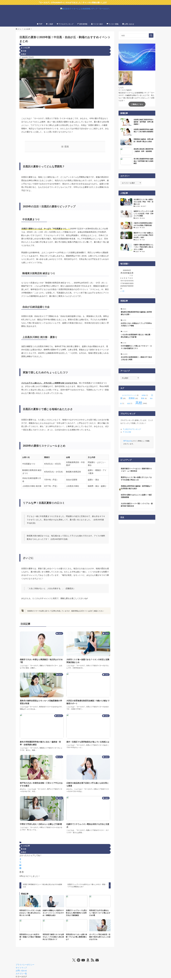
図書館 (133, 398)
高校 (141, 402)
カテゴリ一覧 (21, 973)
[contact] (97, 960)
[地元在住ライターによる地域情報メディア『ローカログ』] (85, 13)
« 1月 (122, 291)
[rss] (92, 960)
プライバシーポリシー (25, 964)
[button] (20, 859)
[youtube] (83, 960)
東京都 (23, 50)
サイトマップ (21, 967)
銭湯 (129, 403)
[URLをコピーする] (21, 872)
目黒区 (23, 54)
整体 (144, 398)
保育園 (145, 395)
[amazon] (88, 960)
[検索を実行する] (151, 35)
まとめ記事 (25, 47)
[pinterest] (78, 960)
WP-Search (127, 441)
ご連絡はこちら (137, 104)
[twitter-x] (74, 960)
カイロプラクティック (130, 395)
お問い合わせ (21, 970)
